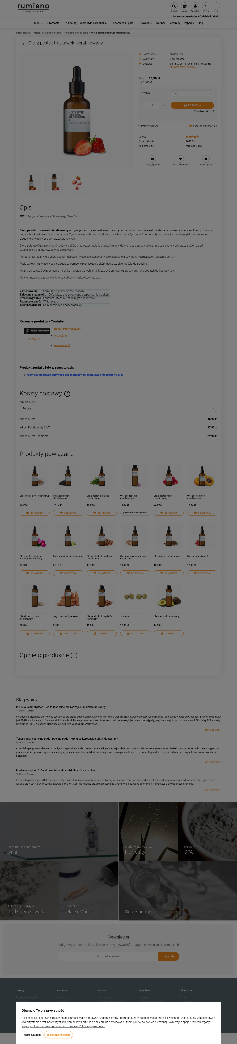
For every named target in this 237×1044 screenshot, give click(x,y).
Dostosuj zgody (32, 1034)
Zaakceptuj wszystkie (58, 1034)
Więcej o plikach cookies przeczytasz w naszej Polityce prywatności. (63, 1026)
